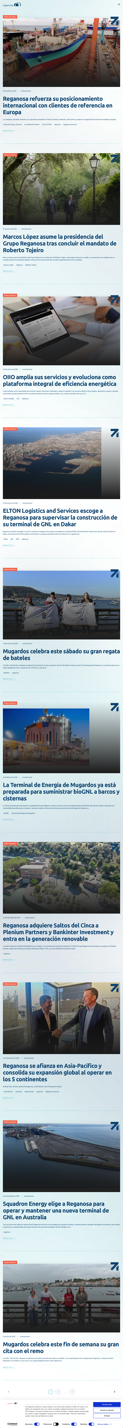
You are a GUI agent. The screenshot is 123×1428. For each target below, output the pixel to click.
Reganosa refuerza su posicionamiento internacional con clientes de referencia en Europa (57, 105)
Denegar (107, 1416)
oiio (18, 398)
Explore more (7, 130)
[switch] (56, 1424)
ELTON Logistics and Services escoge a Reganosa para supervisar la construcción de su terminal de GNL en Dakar (60, 517)
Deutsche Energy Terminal (13, 124)
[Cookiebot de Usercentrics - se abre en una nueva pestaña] (12, 1424)
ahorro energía (9, 398)
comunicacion (26, 91)
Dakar (6, 539)
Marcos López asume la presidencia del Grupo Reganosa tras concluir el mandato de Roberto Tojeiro (59, 243)
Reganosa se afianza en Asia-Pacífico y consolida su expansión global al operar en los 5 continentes (57, 1072)
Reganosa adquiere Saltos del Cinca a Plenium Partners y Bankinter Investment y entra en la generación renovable (58, 932)
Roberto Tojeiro (30, 265)
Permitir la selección (107, 1410)
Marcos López (8, 265)
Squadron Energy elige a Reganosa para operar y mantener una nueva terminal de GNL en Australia (56, 1210)
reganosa (57, 124)
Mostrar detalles (103, 1424)
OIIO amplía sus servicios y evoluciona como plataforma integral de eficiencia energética (59, 380)
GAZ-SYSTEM (47, 124)
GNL (11, 539)
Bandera (7, 673)
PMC (17, 539)
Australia (19, 1091)
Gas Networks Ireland (31, 124)
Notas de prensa (10, 17)
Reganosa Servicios (70, 124)
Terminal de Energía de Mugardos (23, 813)
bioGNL (6, 813)
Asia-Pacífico (8, 1091)
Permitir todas (107, 1404)
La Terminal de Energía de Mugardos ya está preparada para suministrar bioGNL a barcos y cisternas (61, 791)
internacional (29, 1091)
